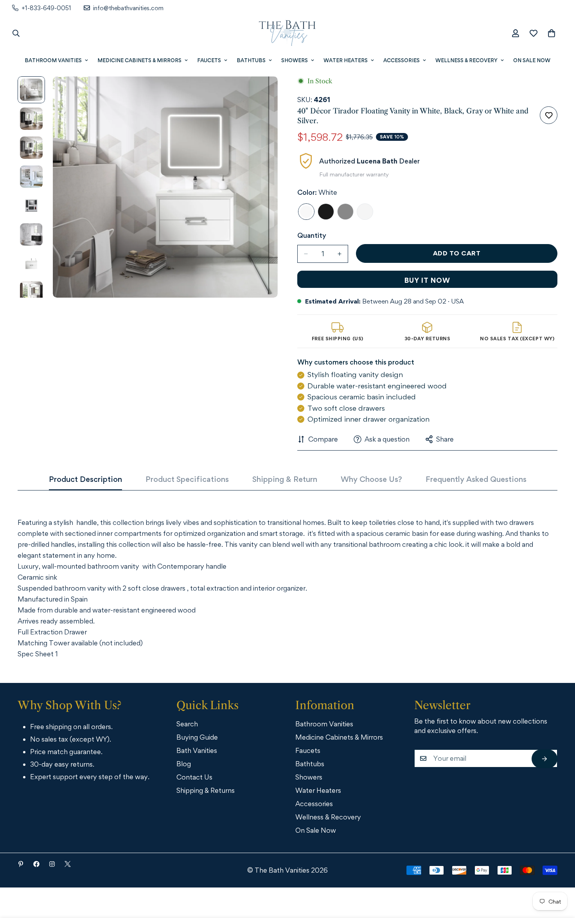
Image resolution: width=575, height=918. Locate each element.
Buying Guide (197, 737)
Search (187, 724)
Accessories (401, 60)
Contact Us (194, 777)
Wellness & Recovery (466, 60)
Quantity (311, 235)
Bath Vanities (196, 750)
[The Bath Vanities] (287, 33)
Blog (183, 764)
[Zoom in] (261, 93)
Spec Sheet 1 (38, 654)
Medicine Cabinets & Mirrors (139, 60)
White (306, 211)
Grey (345, 211)
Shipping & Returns (205, 790)
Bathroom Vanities (53, 60)
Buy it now (427, 280)
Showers (294, 60)
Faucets (209, 60)
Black (326, 211)
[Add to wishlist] (548, 115)
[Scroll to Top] (558, 875)
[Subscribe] (544, 758)
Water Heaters (345, 60)
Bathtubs (251, 60)
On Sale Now (531, 60)
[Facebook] (36, 864)
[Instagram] (52, 864)
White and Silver (365, 211)
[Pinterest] (21, 864)
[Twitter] (68, 864)
